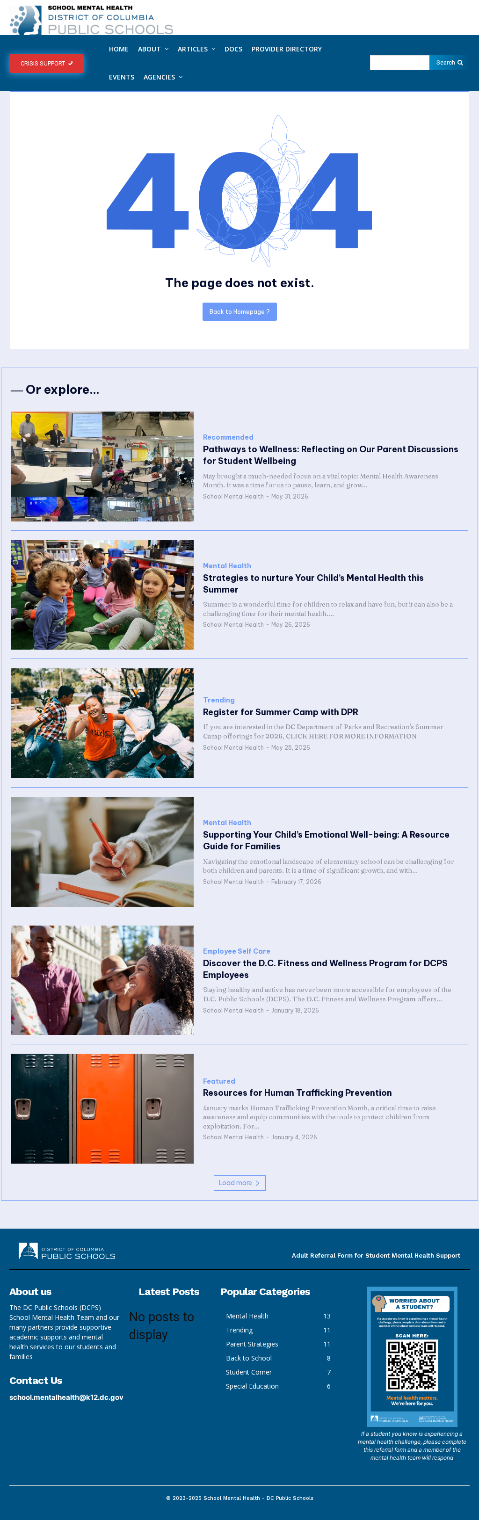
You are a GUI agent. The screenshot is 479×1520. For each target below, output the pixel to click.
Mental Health (227, 566)
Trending (219, 700)
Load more (235, 1183)
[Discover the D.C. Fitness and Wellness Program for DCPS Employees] (102, 980)
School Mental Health (233, 496)
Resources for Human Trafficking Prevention (297, 1092)
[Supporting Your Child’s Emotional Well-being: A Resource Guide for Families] (102, 852)
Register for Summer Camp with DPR (280, 712)
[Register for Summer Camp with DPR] (102, 723)
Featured (219, 1082)
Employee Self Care (236, 951)
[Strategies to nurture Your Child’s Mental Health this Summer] (102, 595)
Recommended (228, 438)
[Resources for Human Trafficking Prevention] (102, 1109)
